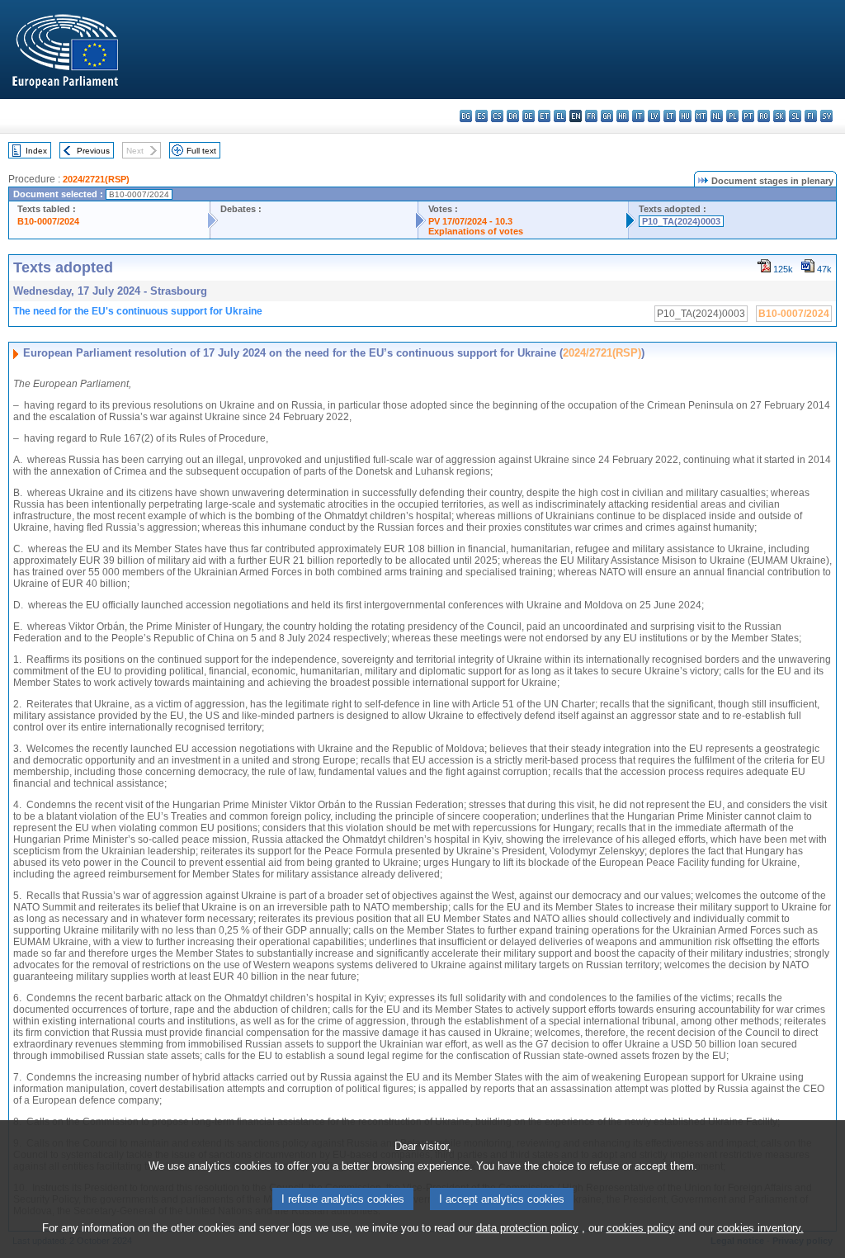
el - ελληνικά (560, 116)
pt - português (748, 116)
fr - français (591, 116)
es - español (481, 116)
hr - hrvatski (622, 116)
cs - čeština (497, 116)
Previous (93, 150)
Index (36, 150)
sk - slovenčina (779, 116)
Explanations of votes (475, 231)
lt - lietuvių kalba (669, 116)
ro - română (764, 116)
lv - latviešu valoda (654, 116)
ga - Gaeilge (607, 116)
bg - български (466, 116)
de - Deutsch (528, 116)
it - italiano (638, 116)
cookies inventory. (760, 1228)
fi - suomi (811, 116)
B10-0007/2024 (48, 221)
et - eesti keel (544, 116)
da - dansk (513, 116)
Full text (201, 150)
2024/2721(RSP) (96, 179)
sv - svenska (826, 116)
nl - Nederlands (716, 116)
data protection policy (527, 1228)
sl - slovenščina (795, 116)
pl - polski (732, 116)
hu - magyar (685, 116)
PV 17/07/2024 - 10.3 (470, 221)
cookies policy (641, 1228)
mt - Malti (701, 116)
